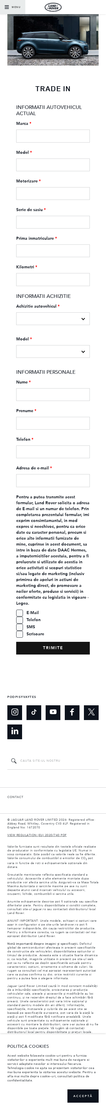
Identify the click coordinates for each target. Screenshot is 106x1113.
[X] (91, 712)
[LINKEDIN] (14, 731)
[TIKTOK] (33, 712)
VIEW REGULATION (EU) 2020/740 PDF (37, 835)
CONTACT (15, 797)
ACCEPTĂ (83, 1096)
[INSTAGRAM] (14, 712)
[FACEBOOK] (72, 712)
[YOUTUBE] (53, 712)
